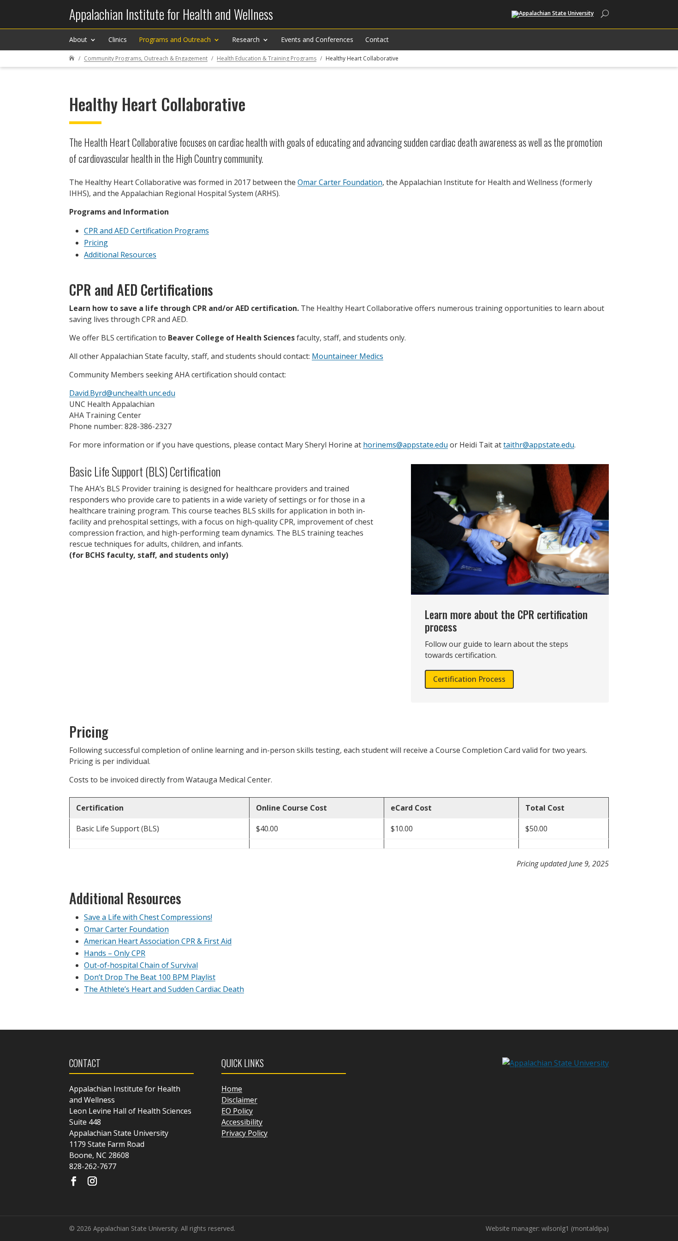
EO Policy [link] (237, 1111)
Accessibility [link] (241, 1122)
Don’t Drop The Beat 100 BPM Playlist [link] (149, 977)
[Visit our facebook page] (73, 1181)
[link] (171, 18)
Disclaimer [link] (239, 1100)
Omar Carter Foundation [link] (339, 182)
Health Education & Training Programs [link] (266, 58)
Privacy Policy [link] (244, 1133)
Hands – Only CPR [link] (114, 953)
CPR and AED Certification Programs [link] (146, 231)
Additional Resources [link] (120, 255)
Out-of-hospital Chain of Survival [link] (141, 965)
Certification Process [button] (469, 679)
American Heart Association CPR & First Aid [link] (158, 941)
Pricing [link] (96, 243)
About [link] (78, 39)
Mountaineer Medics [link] (347, 356)
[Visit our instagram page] (92, 1181)
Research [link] (246, 39)
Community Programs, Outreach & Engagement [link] (146, 58)
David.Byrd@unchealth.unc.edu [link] (122, 393)
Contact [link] (377, 39)
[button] (669, 1174)
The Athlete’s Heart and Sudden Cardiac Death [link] (164, 989)
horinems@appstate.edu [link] (405, 445)
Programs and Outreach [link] (175, 39)
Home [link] (231, 1089)
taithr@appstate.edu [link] (538, 445)
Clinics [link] (117, 39)
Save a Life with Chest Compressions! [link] (148, 917)
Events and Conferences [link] (317, 39)
